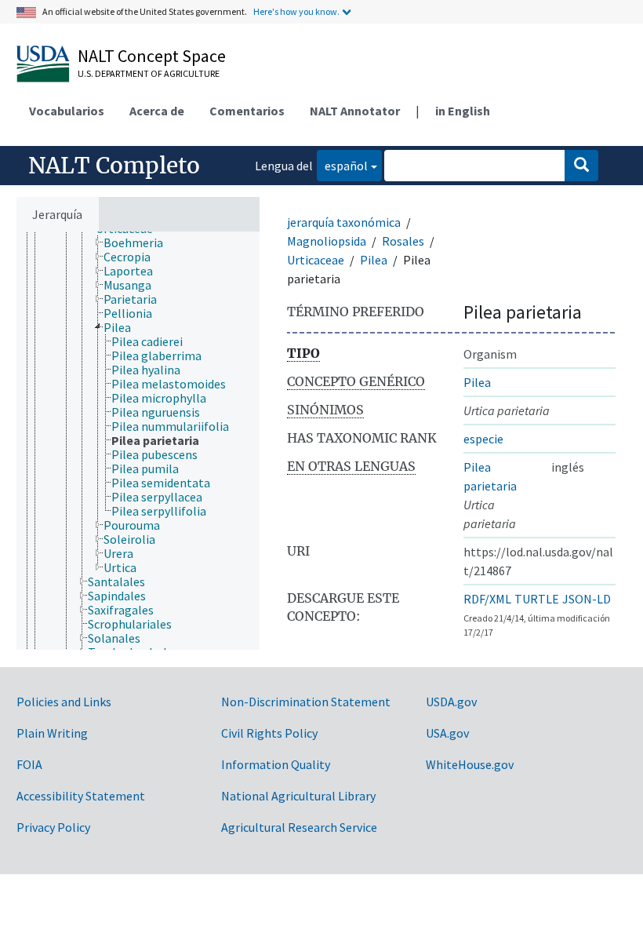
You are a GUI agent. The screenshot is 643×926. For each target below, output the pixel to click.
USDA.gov (451, 701)
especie (483, 439)
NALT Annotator (355, 110)
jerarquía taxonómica (344, 222)
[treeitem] (140, 242)
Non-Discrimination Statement (306, 701)
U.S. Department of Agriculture (149, 73)
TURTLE (536, 599)
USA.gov (447, 733)
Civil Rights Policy (269, 733)
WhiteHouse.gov (470, 764)
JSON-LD (586, 599)
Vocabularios (66, 110)
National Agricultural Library (298, 796)
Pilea (373, 260)
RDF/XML (487, 599)
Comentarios (247, 110)
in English (462, 110)
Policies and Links (63, 701)
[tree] (138, 441)
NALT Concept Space (152, 56)
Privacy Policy (53, 827)
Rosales (403, 241)
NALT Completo (114, 165)
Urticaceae (315, 260)
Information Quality (275, 764)
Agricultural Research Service (299, 827)
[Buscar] (581, 165)
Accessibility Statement (80, 796)
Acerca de (156, 110)
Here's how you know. (296, 11)
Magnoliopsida (326, 241)
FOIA (29, 764)
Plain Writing (52, 733)
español (342, 165)
